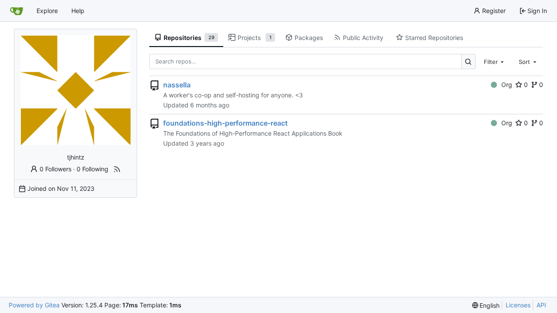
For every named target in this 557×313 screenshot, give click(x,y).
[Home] (16, 11)
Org (506, 84)
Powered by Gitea (34, 305)
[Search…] (468, 61)
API (541, 305)
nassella (177, 84)
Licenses (518, 305)
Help (77, 10)
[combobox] (495, 61)
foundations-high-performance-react (225, 123)
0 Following (92, 169)
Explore (47, 10)
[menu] (486, 305)
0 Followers (55, 169)
